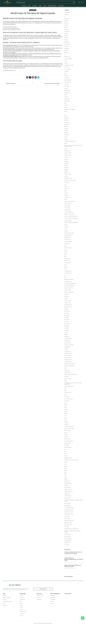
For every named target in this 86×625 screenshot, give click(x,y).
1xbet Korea (66, 86)
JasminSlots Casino (68, 273)
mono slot (66, 321)
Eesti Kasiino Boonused (69, 233)
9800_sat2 (66, 132)
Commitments (52, 599)
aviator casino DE (67, 152)
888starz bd (66, 117)
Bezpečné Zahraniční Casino (70, 180)
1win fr (65, 61)
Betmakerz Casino (68, 178)
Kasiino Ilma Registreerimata (70, 283)
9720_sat (66, 128)
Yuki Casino (66, 526)
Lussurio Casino (67, 302)
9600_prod (66, 120)
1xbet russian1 (67, 101)
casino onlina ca (67, 205)
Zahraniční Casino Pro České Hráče (71, 528)
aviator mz (66, 161)
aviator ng (66, 163)
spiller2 (65, 479)
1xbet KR (66, 88)
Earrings (21, 607)
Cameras (66, 193)
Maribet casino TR (68, 306)
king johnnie (66, 296)
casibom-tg (66, 197)
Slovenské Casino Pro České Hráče (71, 460)
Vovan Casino (67, 518)
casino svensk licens (68, 212)
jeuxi (65, 277)
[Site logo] (7, 2)
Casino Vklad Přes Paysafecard (70, 216)
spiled (65, 474)
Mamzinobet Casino (68, 304)
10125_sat (66, 27)
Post (65, 415)
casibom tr (66, 195)
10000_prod (66, 18)
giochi (65, 254)
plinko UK (66, 411)
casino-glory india (67, 220)
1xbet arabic (66, 77)
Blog (65, 184)
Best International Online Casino (9, 70)
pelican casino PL (67, 392)
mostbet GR (66, 336)
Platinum (21, 615)
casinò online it (67, 209)
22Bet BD (66, 105)
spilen (65, 476)
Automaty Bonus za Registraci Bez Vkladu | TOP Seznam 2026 (73, 146)
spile (65, 472)
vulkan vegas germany (68, 520)
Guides (65, 266)
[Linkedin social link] (35, 77)
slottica (65, 455)
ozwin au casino (67, 378)
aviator (65, 148)
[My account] (82, 2)
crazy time (66, 226)
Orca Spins (66, 376)
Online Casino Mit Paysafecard (70, 374)
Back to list (33, 83)
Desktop (66, 230)
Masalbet (66, 309)
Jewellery (22, 595)
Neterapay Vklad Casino (69, 365)
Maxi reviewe (67, 311)
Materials (52, 601)
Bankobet (66, 169)
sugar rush (66, 485)
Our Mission (52, 595)
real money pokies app (68, 426)
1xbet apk (66, 75)
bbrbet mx (66, 176)
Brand (65, 190)
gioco (65, 256)
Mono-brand (66, 323)
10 (64, 16)
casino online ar (67, 207)
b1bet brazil (66, 167)
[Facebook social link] (27, 77)
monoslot (66, 332)
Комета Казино (67, 536)
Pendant (21, 603)
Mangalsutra (22, 597)
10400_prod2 (67, 42)
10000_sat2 (66, 23)
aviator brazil (66, 150)
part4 (65, 388)
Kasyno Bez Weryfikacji (69, 285)
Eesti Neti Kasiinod (68, 235)
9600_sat (66, 126)
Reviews (52, 603)
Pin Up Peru (66, 400)
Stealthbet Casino (67, 483)
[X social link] (30, 77)
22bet (65, 103)
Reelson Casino (67, 430)
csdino (65, 228)
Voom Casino (67, 516)
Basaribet (66, 171)
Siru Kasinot (66, 445)
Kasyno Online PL (67, 290)
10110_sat (66, 25)
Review (65, 432)
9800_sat (66, 130)
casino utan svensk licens (69, 214)
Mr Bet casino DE (67, 355)
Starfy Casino (67, 481)
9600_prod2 (66, 122)
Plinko (65, 407)
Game (65, 245)
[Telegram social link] (38, 77)
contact (65, 224)
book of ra (66, 186)
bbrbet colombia (67, 174)
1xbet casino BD (67, 82)
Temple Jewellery (23, 611)
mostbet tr (66, 349)
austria (65, 143)
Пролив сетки (67, 542)
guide (65, 264)
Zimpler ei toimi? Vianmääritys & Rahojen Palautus (72, 531)
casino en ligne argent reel (69, 201)
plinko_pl (66, 413)
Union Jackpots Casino (69, 507)
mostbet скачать (67, 351)
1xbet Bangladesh (67, 80)
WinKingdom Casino (68, 524)
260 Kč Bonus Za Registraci (70, 109)
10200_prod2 (66, 31)
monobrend (66, 328)
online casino (67, 370)
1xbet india (66, 84)
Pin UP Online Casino (68, 398)
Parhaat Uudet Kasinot (68, 386)
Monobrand (66, 325)
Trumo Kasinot (67, 498)
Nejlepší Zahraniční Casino (69, 363)
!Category (66, 14)
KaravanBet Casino (68, 281)
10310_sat (66, 39)
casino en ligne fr (67, 203)
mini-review (66, 313)
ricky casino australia (68, 441)
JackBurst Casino (67, 271)
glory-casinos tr (67, 258)
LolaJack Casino (67, 300)
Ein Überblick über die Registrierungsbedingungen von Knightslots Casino (73, 559)
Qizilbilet (66, 422)
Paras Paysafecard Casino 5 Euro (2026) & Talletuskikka (73, 383)
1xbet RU (66, 96)
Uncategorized (67, 505)
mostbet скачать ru (68, 353)
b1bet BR (66, 165)
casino (65, 199)
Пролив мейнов (67, 540)
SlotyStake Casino (68, 457)
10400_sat (66, 46)
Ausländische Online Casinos (70, 141)
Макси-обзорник (67, 538)
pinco (65, 403)
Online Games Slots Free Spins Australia (11, 28)
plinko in (66, 409)
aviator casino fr (67, 155)
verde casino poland (68, 511)
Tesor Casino (67, 493)
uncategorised (67, 503)
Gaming (65, 252)
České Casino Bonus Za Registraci (71, 222)
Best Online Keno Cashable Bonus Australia (11, 29)
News (65, 368)
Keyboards (66, 294)
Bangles (21, 605)
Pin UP (65, 394)
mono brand (66, 319)
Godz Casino (67, 260)
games (65, 249)
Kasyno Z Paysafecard (69, 292)
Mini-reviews (67, 315)
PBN (65, 390)
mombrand (66, 317)
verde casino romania (68, 513)
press (65, 419)
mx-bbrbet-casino (68, 361)
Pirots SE (66, 405)
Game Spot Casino (68, 247)
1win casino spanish (68, 58)
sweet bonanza (67, 487)
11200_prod (66, 52)
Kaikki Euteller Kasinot (68, 279)
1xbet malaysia (67, 90)
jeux (65, 275)
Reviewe (66, 434)
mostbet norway (67, 342)
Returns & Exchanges (7, 597)
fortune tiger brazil (68, 241)
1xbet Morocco (67, 92)
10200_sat (66, 33)
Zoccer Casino (67, 534)
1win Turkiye (66, 67)
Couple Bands (22, 599)
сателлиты (66, 544)
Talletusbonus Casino (68, 491)
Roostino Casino (67, 443)
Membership (39, 599)
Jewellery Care (39, 595)
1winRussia (66, 71)
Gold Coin (22, 613)
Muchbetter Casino (68, 359)
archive (65, 136)
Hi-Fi (65, 268)
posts (65, 417)
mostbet (66, 334)
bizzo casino (66, 182)
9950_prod (66, 134)
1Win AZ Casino (67, 56)
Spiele (65, 468)
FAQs (4, 603)
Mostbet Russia (67, 347)
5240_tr (65, 115)
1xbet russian (67, 98)
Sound (65, 462)
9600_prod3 (66, 124)
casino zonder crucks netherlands (71, 218)
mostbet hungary (67, 338)
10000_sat (66, 20)
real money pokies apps (69, 428)
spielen (65, 470)
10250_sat (66, 35)
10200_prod (66, 29)
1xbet (65, 73)
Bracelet (21, 609)
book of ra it (66, 188)
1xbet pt (66, 94)
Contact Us (5, 605)
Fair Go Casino (67, 239)
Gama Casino (67, 243)
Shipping (4, 595)
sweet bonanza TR (68, 489)
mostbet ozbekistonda (68, 344)
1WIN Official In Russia (68, 65)
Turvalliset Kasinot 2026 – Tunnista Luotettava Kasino (73, 500)
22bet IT (66, 107)
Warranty (4, 599)
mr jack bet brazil (67, 357)
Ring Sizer (38, 597)
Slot (65, 449)
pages (65, 380)
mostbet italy (67, 340)
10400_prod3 (67, 44)
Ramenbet (66, 424)
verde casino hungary (68, 509)
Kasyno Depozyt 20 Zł (68, 287)
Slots (65, 451)
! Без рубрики (67, 12)
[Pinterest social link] (33, 77)
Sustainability (52, 597)
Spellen (65, 466)
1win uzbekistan (67, 69)
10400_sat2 (66, 48)
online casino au (67, 372)
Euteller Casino (67, 237)
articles (65, 139)
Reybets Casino (67, 438)
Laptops (66, 298)
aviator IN (66, 157)
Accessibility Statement (7, 601)
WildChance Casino (68, 522)
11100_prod (66, 50)
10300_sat (66, 37)
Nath (20, 601)
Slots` (65, 453)
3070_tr (65, 111)
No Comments (73, 562)
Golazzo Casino (67, 262)
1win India (66, 63)
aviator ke (66, 159)
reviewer (66, 436)
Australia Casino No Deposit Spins (9, 26)
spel (65, 464)
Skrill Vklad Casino (68, 447)
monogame (66, 330)
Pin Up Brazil (66, 396)
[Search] (73, 2)
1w (64, 54)
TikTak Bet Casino (68, 495)
